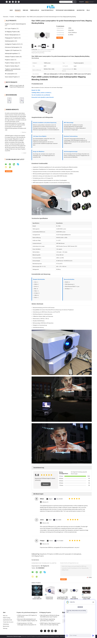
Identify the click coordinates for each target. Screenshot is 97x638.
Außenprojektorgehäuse (11, 53)
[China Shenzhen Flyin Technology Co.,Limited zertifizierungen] (9, 100)
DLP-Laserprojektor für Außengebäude (71, 554)
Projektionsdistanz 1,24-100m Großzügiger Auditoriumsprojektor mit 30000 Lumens (26, 624)
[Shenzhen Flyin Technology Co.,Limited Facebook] (6, 2)
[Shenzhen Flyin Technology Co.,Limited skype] (19, 164)
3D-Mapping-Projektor (20, 16)
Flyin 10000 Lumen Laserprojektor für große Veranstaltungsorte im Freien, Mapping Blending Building (43, 51)
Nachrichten (80, 10)
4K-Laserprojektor (10, 73)
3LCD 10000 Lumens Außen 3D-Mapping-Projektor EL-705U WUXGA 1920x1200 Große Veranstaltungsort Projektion (37, 598)
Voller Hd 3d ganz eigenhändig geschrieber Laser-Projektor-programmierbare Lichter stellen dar (49, 620)
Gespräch (81, 1)
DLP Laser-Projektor (10, 28)
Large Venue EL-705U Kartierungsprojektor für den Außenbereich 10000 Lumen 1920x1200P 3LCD (62, 598)
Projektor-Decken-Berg (11, 66)
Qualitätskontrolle (47, 10)
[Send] (93, 635)
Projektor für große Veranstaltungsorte (15, 24)
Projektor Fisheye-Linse (11, 63)
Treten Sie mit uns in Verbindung (65, 10)
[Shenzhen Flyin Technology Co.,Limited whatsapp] (11, 164)
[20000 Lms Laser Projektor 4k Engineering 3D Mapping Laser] (6, 86)
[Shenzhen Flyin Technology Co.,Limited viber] (7, 167)
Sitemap (5, 628)
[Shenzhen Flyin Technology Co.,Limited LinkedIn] (12, 2)
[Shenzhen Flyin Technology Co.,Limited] (48, 6)
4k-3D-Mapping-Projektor (38, 556)
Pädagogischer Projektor (11, 38)
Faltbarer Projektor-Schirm (12, 56)
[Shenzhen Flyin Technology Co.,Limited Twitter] (9, 2)
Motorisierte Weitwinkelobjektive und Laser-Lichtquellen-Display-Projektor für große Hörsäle (27, 620)
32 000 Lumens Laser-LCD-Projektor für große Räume (27, 616)
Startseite (5, 16)
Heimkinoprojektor (10, 41)
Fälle (88, 10)
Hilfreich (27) (45, 502)
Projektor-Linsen (9, 59)
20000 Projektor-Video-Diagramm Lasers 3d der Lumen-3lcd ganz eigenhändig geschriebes (50, 624)
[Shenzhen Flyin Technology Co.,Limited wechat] (15, 164)
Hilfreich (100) (45, 523)
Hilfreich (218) (45, 544)
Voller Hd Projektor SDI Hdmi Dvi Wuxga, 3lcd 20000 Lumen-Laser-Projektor (49, 616)
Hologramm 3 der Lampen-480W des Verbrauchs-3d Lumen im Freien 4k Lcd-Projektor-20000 (86, 598)
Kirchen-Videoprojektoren (11, 35)
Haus (11, 10)
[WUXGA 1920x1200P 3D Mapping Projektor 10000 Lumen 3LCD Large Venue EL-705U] (74, 590)
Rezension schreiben (45, 485)
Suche (74, 1)
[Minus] (93, 602)
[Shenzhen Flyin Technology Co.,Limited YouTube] (15, 2)
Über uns (25, 10)
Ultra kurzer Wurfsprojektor (12, 47)
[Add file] (67, 635)
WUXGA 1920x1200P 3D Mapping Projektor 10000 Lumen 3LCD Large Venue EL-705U (74, 598)
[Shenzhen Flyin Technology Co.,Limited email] (7, 164)
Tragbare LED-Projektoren (12, 50)
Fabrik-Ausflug (34, 10)
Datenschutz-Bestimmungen (14, 636)
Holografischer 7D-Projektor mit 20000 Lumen (51, 554)
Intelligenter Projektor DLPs (12, 44)
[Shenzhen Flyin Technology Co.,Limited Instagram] (18, 2)
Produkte (18, 10)
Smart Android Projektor (11, 77)
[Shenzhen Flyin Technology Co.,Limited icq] (11, 167)
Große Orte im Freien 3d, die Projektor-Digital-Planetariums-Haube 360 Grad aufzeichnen (49, 598)
